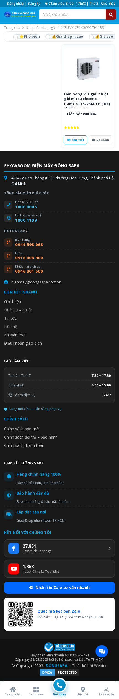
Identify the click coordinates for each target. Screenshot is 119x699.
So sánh (102, 140)
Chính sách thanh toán (24, 445)
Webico (100, 665)
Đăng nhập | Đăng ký (23, 3)
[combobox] (77, 14)
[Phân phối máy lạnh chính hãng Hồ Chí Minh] (19, 14)
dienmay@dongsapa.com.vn (36, 282)
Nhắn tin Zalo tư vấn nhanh (62, 587)
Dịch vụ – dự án (18, 310)
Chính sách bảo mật (22, 428)
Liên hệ (10, 326)
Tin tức (10, 318)
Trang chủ (12, 27)
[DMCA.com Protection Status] (59, 675)
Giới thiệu (12, 301)
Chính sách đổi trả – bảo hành (31, 437)
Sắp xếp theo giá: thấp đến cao (64, 36)
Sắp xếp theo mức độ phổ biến (26, 36)
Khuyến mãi (14, 334)
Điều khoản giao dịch (23, 343)
